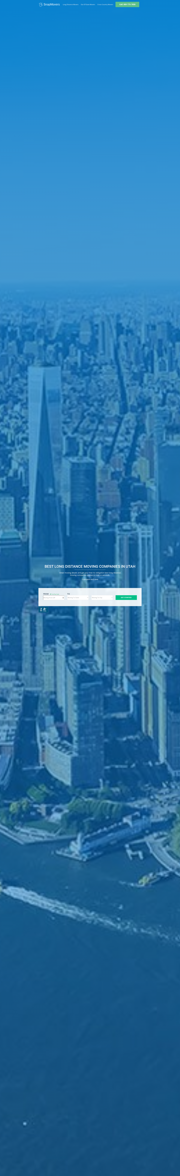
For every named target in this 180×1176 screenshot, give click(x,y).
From (46, 594)
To (68, 594)
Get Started (126, 597)
